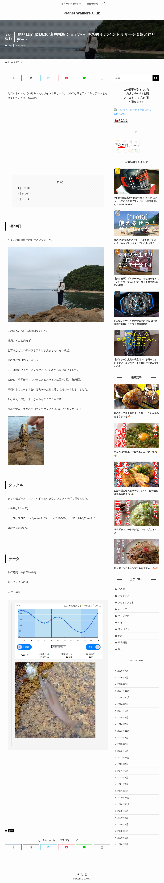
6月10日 (26, 188)
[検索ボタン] (103, 3)
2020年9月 (122, 811)
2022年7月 (122, 764)
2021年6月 (122, 791)
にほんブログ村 (122, 113)
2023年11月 (123, 731)
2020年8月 (122, 817)
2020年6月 (122, 831)
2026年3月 (122, 677)
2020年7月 (122, 824)
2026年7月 (122, 670)
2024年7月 (122, 717)
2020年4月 (122, 844)
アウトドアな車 (126, 602)
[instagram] (85, 874)
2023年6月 (122, 744)
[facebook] (78, 874)
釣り (10, 46)
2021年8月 (122, 777)
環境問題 (122, 642)
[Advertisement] (58, 137)
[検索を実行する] (155, 78)
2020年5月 (122, 837)
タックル (27, 193)
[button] (13, 78)
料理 (120, 636)
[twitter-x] (82, 874)
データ (26, 199)
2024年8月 (122, 711)
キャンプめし (124, 616)
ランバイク (123, 629)
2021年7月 (122, 784)
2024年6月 (122, 724)
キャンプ (122, 609)
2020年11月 (123, 797)
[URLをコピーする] (102, 78)
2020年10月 (123, 804)
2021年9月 (122, 771)
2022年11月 (123, 757)
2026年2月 (122, 684)
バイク (121, 622)
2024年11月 (123, 691)
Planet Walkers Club (82, 13)
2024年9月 (122, 704)
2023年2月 (122, 751)
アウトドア (123, 595)
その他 (121, 589)
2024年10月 (123, 697)
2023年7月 (122, 737)
